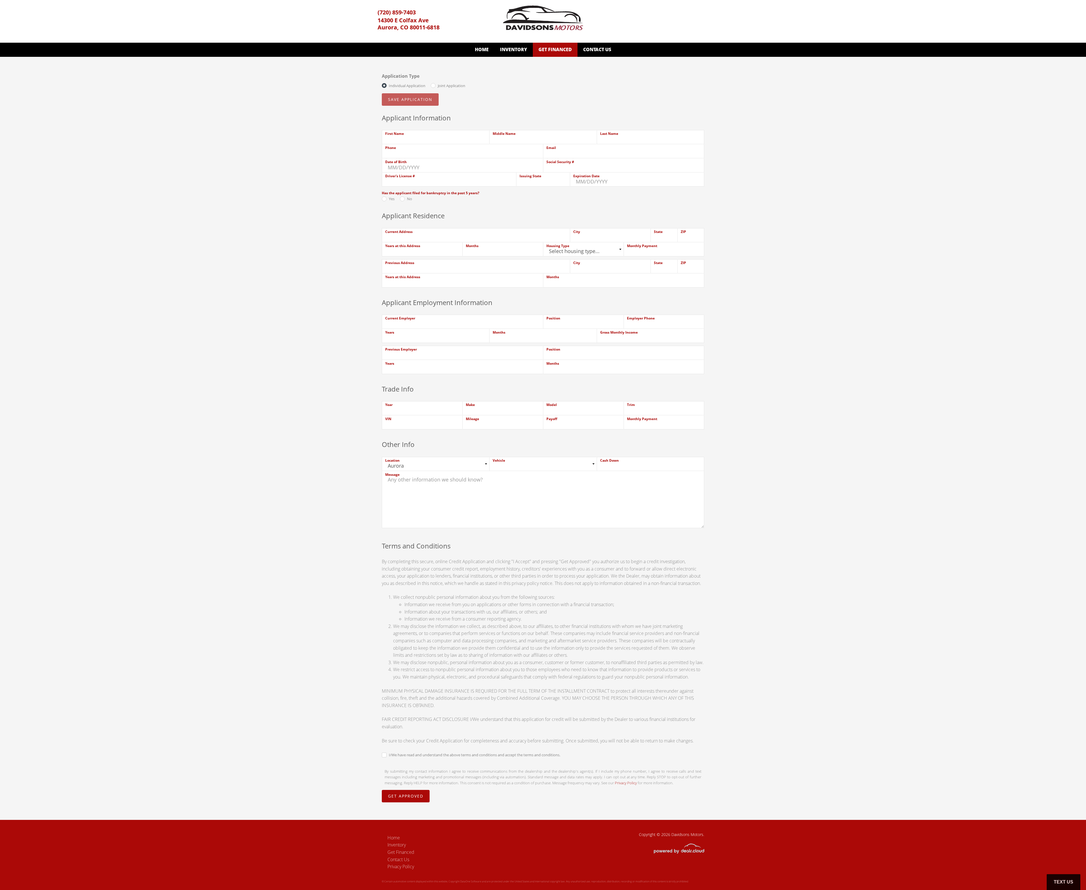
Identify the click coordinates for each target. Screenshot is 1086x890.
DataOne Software (470, 881)
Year (389, 404)
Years (389, 332)
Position (553, 318)
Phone (390, 147)
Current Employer (400, 318)
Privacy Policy (626, 782)
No (409, 198)
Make (470, 404)
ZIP (683, 231)
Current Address (399, 231)
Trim (631, 404)
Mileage (472, 418)
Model (551, 404)
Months (472, 245)
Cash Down (609, 460)
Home (482, 49)
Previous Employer (401, 349)
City (576, 231)
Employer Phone (641, 318)
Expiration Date (586, 176)
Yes (392, 198)
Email (551, 147)
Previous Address (399, 262)
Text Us (1063, 882)
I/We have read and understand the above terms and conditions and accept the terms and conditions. (474, 754)
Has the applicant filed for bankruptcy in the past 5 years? (430, 193)
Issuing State (530, 176)
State (658, 231)
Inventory (513, 49)
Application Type (400, 76)
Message (392, 474)
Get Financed (555, 49)
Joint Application (451, 85)
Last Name (609, 133)
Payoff (551, 418)
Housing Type (557, 245)
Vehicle (499, 460)
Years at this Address (402, 245)
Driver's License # (400, 176)
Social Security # (560, 161)
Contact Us (597, 49)
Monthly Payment (642, 245)
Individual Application (407, 85)
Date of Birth (396, 161)
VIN (388, 418)
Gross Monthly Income (619, 332)
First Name (394, 133)
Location (392, 460)
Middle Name (504, 133)
